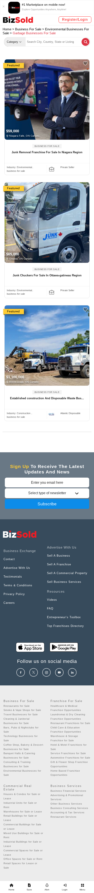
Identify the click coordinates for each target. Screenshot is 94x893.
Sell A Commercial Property (67, 573)
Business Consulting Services (69, 808)
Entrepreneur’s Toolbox (64, 617)
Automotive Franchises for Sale (70, 757)
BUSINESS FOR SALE (47, 146)
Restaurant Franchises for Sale (70, 723)
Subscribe (47, 504)
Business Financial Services (68, 791)
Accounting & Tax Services (67, 812)
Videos (52, 599)
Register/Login (75, 19)
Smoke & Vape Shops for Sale (22, 710)
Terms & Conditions (17, 585)
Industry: (20, 167)
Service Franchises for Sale (68, 753)
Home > (8, 29)
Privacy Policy (14, 594)
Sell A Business (58, 555)
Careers (9, 602)
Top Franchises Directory (65, 626)
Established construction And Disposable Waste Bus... (47, 398)
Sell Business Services (64, 581)
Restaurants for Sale (16, 706)
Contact (9, 559)
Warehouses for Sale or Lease (22, 811)
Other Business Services (66, 803)
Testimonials (12, 576)
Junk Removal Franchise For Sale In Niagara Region (47, 152)
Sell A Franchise (59, 564)
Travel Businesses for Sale (20, 714)
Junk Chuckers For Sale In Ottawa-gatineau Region (47, 275)
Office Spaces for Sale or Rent (22, 859)
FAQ (50, 608)
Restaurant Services (63, 817)
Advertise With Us (16, 568)
